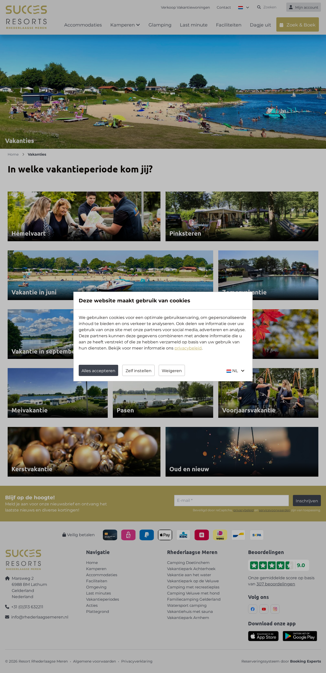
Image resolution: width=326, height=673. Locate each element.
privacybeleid (188, 348)
